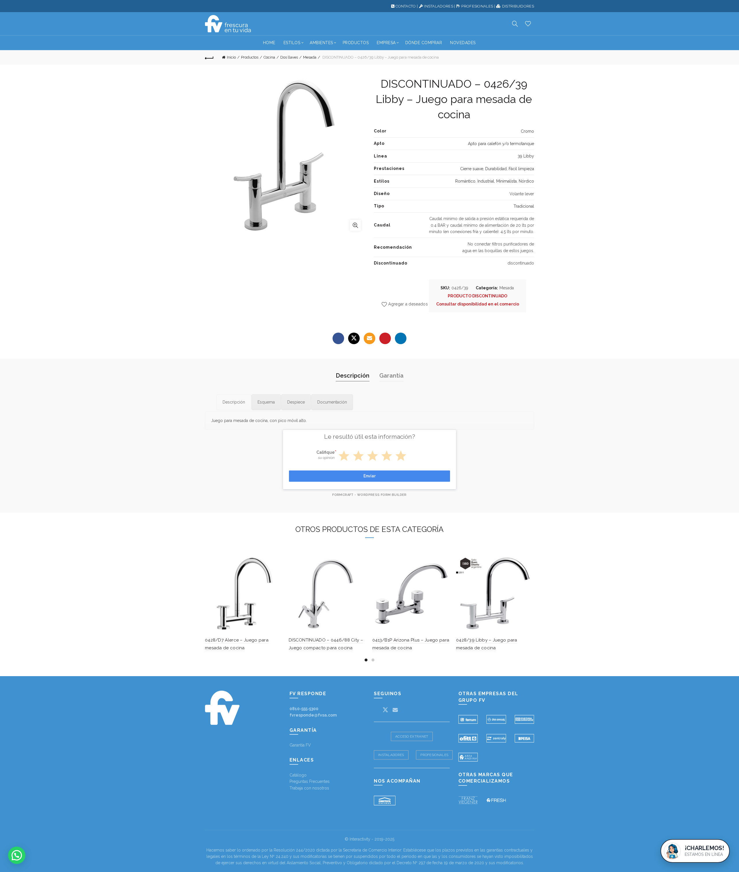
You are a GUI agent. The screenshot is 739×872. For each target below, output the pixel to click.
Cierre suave (471, 168)
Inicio (231, 57)
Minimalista (506, 181)
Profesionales (434, 755)
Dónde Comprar (423, 42)
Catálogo (298, 775)
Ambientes (321, 42)
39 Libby (526, 156)
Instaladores (391, 755)
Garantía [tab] (391, 375)
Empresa (386, 42)
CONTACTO (405, 6)
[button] (16, 855)
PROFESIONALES (477, 6)
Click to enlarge (355, 225)
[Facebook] (338, 338)
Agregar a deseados (408, 304)
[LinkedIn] (400, 338)
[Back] (209, 57)
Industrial (485, 181)
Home (269, 42)
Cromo (527, 131)
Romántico (465, 181)
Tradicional (524, 206)
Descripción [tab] (353, 375)
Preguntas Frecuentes (310, 781)
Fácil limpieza (521, 168)
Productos (356, 42)
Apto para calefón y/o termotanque (501, 143)
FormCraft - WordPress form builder (369, 495)
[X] (354, 338)
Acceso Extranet (411, 736)
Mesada (309, 57)
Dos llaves (289, 57)
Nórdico (526, 181)
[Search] (515, 23)
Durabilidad (496, 168)
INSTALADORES (438, 6)
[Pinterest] (385, 338)
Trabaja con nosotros (309, 788)
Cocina (269, 57)
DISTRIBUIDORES (518, 6)
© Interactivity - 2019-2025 (369, 839)
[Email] (369, 338)
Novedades (463, 42)
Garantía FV (300, 745)
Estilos (292, 42)
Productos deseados (528, 23)
